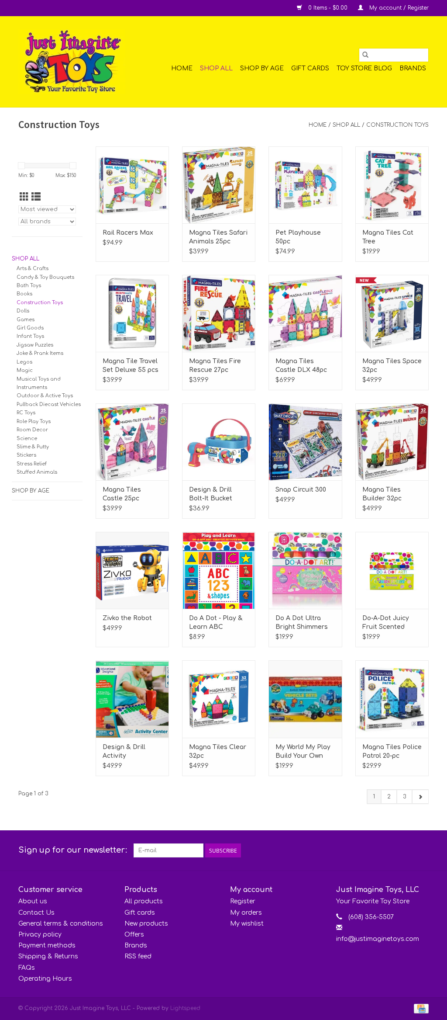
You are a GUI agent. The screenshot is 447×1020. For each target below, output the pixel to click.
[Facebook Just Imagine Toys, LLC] (406, 850)
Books (24, 294)
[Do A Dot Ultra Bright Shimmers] (305, 570)
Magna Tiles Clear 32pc (217, 751)
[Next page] (420, 797)
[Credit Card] (420, 1008)
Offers (134, 934)
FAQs (26, 967)
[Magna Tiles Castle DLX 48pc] (305, 313)
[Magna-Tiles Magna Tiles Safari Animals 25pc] (218, 184)
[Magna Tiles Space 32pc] (392, 313)
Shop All (216, 68)
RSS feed (137, 956)
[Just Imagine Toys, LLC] (71, 61)
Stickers (26, 455)
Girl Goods (30, 328)
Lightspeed (185, 1008)
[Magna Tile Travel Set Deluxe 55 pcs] (132, 313)
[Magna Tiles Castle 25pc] (132, 441)
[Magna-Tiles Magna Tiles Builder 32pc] (392, 441)
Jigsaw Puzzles (35, 345)
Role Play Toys (34, 421)
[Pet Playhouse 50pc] (305, 184)
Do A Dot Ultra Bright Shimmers (301, 622)
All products (143, 901)
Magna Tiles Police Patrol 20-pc (392, 751)
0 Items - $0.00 (327, 8)
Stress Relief (32, 464)
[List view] (36, 197)
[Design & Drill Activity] (132, 698)
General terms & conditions (60, 923)
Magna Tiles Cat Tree (387, 237)
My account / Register (398, 8)
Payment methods (47, 945)
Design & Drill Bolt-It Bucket (210, 494)
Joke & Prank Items (40, 353)
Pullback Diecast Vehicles (49, 404)
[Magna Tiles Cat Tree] (392, 184)
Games (25, 320)
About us (32, 901)
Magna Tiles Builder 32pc (382, 494)
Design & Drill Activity (124, 751)
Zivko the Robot (127, 618)
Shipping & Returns (48, 956)
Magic (25, 370)
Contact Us (36, 912)
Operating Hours (45, 978)
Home (182, 68)
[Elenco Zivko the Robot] (132, 570)
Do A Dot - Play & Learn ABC (216, 622)
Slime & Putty (33, 447)
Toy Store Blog (364, 68)
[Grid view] (24, 197)
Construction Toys (397, 125)
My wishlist (247, 923)
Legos (24, 362)
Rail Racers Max (128, 232)
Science (27, 438)
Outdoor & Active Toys (45, 396)
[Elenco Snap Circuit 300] (305, 441)
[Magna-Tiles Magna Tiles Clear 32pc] (218, 698)
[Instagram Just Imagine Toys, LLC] (422, 850)
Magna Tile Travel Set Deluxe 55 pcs (130, 365)
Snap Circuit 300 (300, 489)
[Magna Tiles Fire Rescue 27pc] (218, 313)
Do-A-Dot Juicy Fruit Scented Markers (385, 623)
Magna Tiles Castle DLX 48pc (301, 365)
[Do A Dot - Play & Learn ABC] (218, 570)
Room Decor (32, 430)
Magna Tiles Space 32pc (392, 365)
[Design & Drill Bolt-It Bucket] (218, 441)
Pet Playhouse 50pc (298, 237)
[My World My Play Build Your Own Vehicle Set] (305, 698)
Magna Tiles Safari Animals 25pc (218, 237)
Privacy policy (40, 934)
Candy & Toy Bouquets (45, 277)
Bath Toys (29, 285)
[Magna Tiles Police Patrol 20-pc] (392, 698)
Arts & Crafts (32, 268)
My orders (246, 912)
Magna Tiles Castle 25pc (122, 494)
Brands (412, 68)
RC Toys (26, 413)
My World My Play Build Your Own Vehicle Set (302, 752)
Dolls (23, 311)
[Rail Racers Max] (132, 184)
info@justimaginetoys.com (377, 939)
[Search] (365, 55)
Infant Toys (30, 336)
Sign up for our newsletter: (72, 850)
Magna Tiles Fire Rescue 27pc (215, 365)
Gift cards (310, 68)
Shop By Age (262, 68)
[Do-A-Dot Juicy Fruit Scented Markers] (392, 570)
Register (242, 901)
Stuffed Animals (37, 472)
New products (146, 923)
